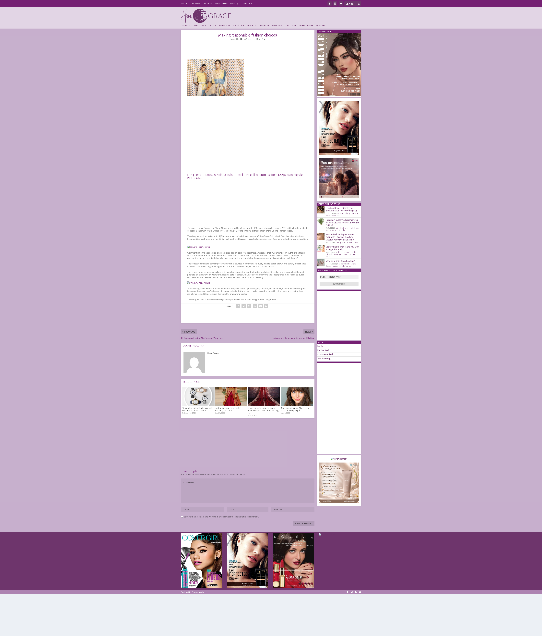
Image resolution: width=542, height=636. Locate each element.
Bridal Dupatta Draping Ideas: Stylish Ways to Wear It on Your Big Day (263, 410)
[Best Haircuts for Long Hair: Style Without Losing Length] (297, 396)
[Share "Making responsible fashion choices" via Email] (260, 306)
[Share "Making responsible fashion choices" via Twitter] (243, 306)
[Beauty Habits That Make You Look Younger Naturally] (320, 248)
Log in (320, 346)
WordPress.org (324, 358)
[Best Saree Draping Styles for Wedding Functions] (231, 396)
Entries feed (323, 350)
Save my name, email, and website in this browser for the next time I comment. (221, 516)
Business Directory (230, 4)
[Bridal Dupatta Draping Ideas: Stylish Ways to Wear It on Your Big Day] (264, 396)
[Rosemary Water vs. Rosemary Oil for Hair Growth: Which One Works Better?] (320, 221)
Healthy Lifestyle (346, 228)
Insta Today (306, 25)
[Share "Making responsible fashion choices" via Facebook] (238, 306)
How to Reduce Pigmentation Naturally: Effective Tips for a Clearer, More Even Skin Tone (340, 237)
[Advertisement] (310, 15)
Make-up (252, 25)
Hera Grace (245, 39)
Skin (196, 25)
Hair (204, 25)
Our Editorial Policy (211, 4)
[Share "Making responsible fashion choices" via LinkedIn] (255, 306)
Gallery (320, 25)
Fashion (264, 25)
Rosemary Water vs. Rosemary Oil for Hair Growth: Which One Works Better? (342, 222)
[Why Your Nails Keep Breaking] (320, 262)
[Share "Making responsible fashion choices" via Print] (266, 306)
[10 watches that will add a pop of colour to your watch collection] (198, 396)
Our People (195, 4)
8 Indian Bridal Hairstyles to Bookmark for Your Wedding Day (341, 209)
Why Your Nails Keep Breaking (340, 261)
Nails (213, 25)
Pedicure (238, 25)
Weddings (278, 25)
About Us (184, 4)
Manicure (224, 25)
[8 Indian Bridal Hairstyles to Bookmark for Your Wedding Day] (320, 209)
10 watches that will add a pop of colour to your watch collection (197, 409)
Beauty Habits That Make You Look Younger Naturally (342, 248)
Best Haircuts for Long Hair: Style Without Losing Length (295, 409)
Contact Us (245, 4)
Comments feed (325, 354)
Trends (186, 25)
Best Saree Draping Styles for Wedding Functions (228, 409)
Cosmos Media (198, 592)
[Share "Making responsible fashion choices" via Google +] (249, 306)
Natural (291, 25)
